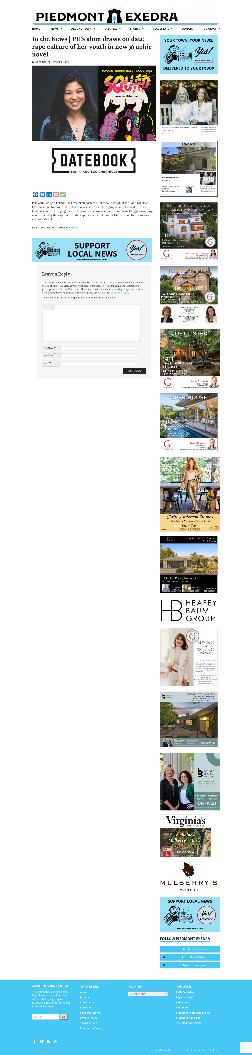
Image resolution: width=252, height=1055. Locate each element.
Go (63, 1016)
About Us (86, 992)
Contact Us (87, 1002)
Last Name (50, 354)
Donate (187, 28)
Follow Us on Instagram (193, 965)
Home (36, 28)
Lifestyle (111, 28)
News (55, 28)
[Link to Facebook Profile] (35, 1040)
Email (47, 363)
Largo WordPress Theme (161, 1050)
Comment (49, 307)
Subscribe (86, 1007)
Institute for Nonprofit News (203, 1050)
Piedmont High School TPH (193, 1012)
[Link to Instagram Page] (49, 1040)
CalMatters (183, 1002)
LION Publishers (186, 992)
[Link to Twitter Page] (42, 1040)
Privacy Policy (88, 1017)
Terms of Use (88, 1023)
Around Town (81, 28)
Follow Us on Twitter (193, 957)
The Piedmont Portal (189, 1023)
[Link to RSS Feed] (56, 1040)
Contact (210, 28)
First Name (50, 347)
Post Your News (90, 1012)
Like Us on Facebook (193, 949)
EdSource (182, 1007)
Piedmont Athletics (188, 1017)
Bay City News (185, 997)
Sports (135, 28)
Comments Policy (118, 292)
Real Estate (161, 28)
